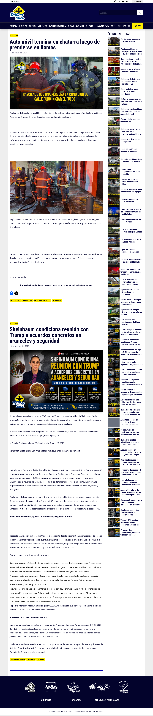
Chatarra (28, 300)
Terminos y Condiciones (107, 700)
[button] (56, 187)
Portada (13, 26)
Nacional (41, 659)
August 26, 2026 (57, 443)
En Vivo (138, 26)
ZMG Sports (81, 26)
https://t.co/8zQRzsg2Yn (48, 435)
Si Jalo (71, 26)
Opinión (32, 26)
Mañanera (31, 659)
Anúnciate (46, 700)
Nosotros (77, 700)
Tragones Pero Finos (105, 26)
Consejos (42, 26)
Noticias (23, 26)
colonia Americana (43, 300)
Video (91, 26)
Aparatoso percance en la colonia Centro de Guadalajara (65, 285)
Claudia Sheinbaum (18, 659)
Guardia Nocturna (57, 26)
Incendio (58, 300)
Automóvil (17, 300)
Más (124, 26)
